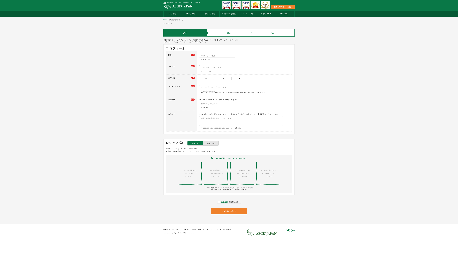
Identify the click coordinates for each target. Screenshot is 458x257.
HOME (165, 20)
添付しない (211, 143)
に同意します (230, 202)
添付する (195, 143)
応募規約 (224, 202)
